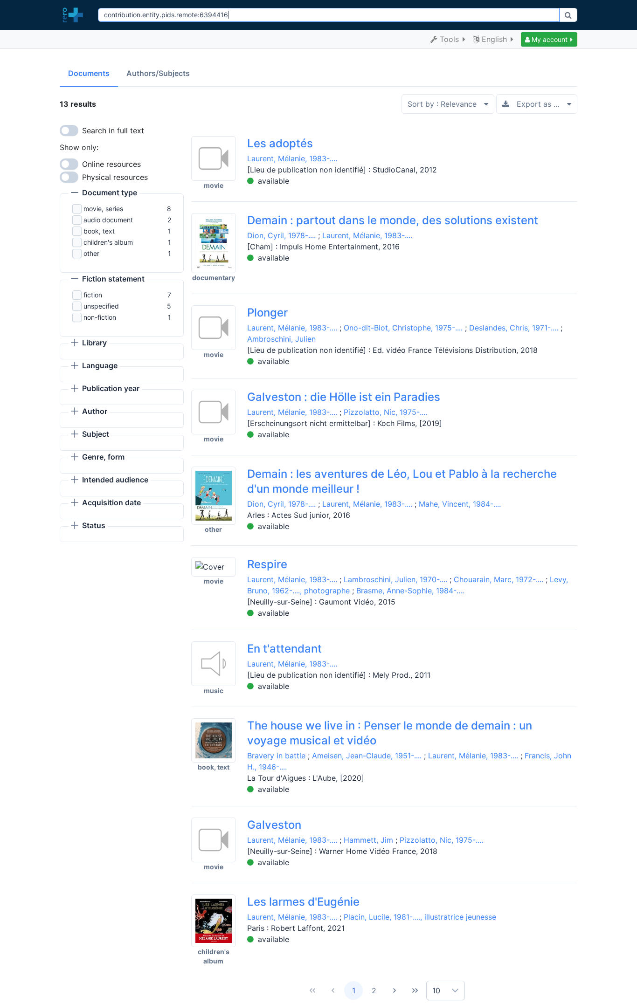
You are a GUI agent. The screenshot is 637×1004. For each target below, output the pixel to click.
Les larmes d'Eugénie (303, 901)
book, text (99, 231)
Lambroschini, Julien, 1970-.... (395, 579)
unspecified (101, 306)
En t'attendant (284, 648)
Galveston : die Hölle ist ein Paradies (343, 397)
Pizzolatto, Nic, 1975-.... (385, 412)
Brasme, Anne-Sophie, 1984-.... (410, 590)
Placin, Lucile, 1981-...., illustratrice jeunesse (420, 916)
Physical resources (115, 177)
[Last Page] (415, 990)
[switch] (69, 130)
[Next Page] (394, 990)
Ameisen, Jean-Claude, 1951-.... (367, 755)
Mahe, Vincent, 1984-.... (460, 504)
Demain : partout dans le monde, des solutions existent (392, 220)
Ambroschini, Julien (281, 339)
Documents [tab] (89, 73)
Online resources (111, 164)
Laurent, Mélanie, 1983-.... (292, 158)
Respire (267, 564)
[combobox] (328, 15)
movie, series (103, 209)
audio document (108, 220)
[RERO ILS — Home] (75, 15)
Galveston (274, 825)
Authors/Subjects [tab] (158, 73)
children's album (108, 242)
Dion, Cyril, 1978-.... (281, 235)
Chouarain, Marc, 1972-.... (498, 579)
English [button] (494, 39)
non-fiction (99, 317)
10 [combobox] (436, 990)
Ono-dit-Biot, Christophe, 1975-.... (403, 327)
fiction (92, 295)
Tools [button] (449, 39)
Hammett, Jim (368, 840)
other (91, 253)
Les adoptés (280, 143)
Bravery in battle (276, 755)
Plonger (267, 312)
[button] (549, 39)
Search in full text (113, 130)
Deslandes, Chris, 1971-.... (513, 327)
